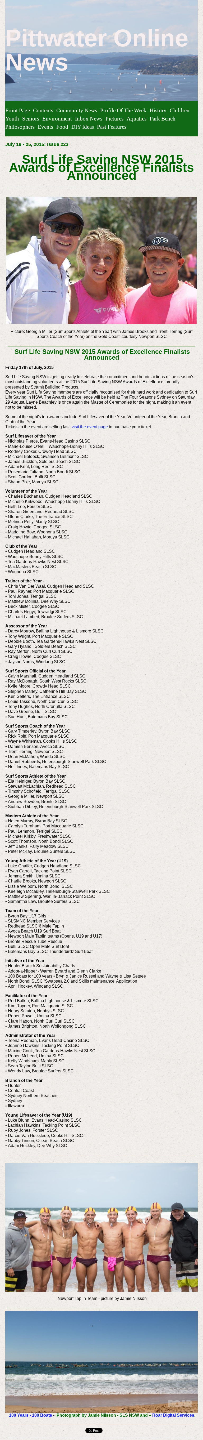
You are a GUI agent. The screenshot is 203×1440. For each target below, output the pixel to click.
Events (45, 127)
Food (62, 127)
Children (180, 110)
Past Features (111, 127)
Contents (43, 110)
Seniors (30, 118)
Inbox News (88, 118)
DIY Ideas (82, 127)
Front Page (17, 110)
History (158, 110)
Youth (12, 118)
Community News (76, 110)
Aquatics (136, 118)
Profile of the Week (123, 110)
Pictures (114, 118)
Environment (57, 118)
